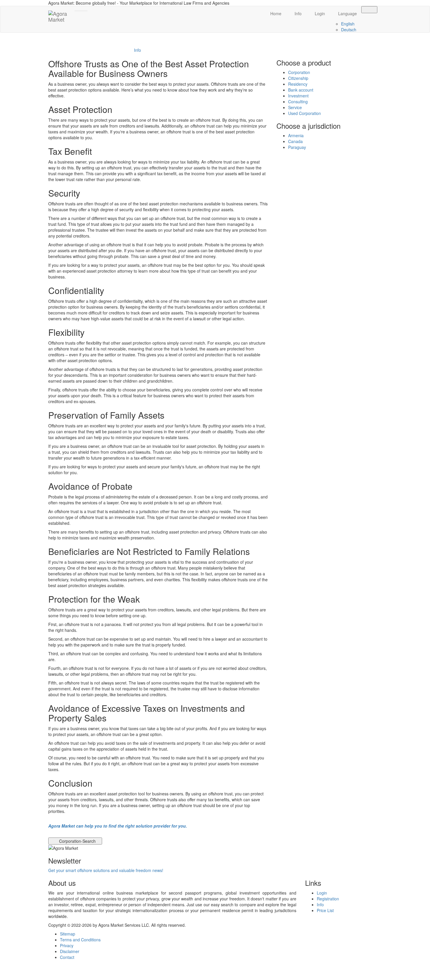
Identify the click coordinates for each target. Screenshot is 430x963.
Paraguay (297, 147)
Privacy (66, 945)
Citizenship (298, 78)
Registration (328, 899)
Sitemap (67, 934)
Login (319, 13)
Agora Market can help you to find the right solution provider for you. (117, 826)
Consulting (298, 101)
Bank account (300, 90)
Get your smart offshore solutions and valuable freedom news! (105, 870)
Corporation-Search (77, 841)
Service (295, 107)
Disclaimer (69, 951)
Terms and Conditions (80, 940)
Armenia (296, 135)
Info (297, 13)
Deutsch (348, 29)
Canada (295, 141)
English (348, 24)
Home (275, 13)
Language (347, 13)
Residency (297, 84)
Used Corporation (304, 113)
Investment (298, 96)
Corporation (299, 72)
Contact (67, 957)
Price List (325, 910)
